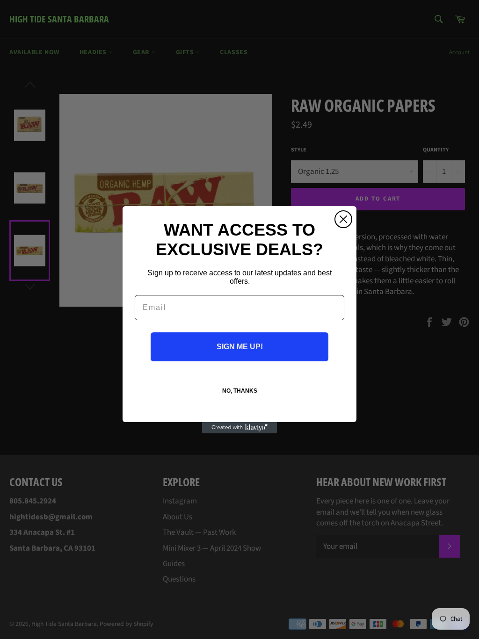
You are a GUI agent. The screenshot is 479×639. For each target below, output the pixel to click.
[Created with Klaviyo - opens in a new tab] (239, 427)
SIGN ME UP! (240, 347)
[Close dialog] (343, 219)
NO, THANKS (239, 391)
